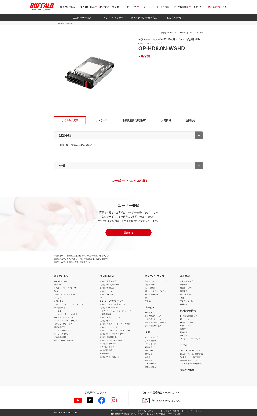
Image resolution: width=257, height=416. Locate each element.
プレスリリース (186, 300)
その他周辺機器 (60, 337)
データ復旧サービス (153, 325)
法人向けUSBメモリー (109, 307)
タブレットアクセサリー (64, 324)
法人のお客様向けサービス (155, 322)
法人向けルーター (107, 291)
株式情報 (183, 335)
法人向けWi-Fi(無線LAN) (109, 284)
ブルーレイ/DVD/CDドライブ (66, 294)
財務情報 (183, 332)
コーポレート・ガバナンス (190, 338)
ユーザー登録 (150, 363)
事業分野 (183, 291)
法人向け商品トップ (108, 281)
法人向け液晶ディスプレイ (110, 317)
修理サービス (150, 350)
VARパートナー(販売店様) (190, 357)
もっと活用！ (150, 287)
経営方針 (183, 329)
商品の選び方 (150, 284)
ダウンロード (150, 344)
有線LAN (57, 284)
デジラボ (148, 300)
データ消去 (104, 353)
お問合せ (148, 353)
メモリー (57, 297)
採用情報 (183, 304)
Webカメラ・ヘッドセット (64, 317)
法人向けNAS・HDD (107, 294)
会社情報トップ (186, 281)
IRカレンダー (185, 325)
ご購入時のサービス (153, 315)
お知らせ (148, 360)
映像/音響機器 (59, 307)
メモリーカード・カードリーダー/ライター (71, 304)
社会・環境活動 (186, 294)
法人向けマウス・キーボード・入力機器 (115, 324)
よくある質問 (150, 340)
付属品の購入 (150, 366)
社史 (182, 297)
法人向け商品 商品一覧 (109, 356)
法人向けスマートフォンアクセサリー (115, 330)
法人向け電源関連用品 (108, 337)
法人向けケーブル (107, 320)
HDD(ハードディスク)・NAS (65, 287)
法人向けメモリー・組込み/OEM (112, 304)
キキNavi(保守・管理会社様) (191, 363)
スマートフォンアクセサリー (65, 320)
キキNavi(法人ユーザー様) (190, 360)
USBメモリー (59, 300)
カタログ (148, 357)
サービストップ (151, 312)
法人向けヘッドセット (108, 327)
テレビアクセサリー (62, 333)
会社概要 (183, 284)
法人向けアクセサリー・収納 (111, 340)
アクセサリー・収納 (61, 330)
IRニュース (184, 319)
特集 (147, 297)
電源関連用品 (59, 327)
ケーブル (57, 310)
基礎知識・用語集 (151, 294)
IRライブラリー (186, 322)
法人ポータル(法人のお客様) (191, 353)
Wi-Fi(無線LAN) (60, 281)
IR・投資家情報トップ (188, 315)
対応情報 (148, 347)
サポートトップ (151, 337)
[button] (128, 232)
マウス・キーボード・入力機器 (65, 314)
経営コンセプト (186, 287)
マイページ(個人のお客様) (190, 350)
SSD (56, 291)
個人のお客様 (187, 369)
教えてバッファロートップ (155, 281)
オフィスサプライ (107, 347)
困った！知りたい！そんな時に (156, 291)
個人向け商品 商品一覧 (64, 340)
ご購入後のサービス (153, 319)
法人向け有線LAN (107, 287)
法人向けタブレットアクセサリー (113, 333)
